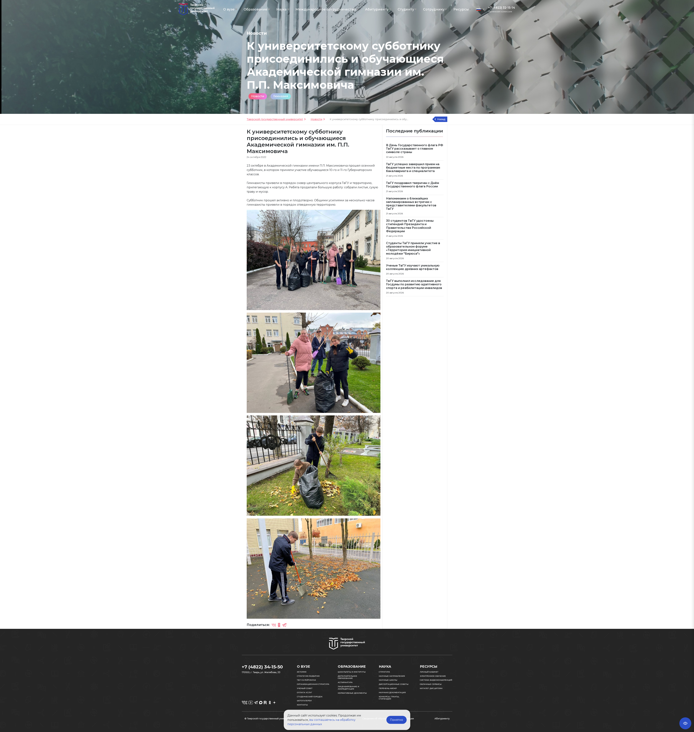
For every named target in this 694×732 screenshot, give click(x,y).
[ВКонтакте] (274, 625)
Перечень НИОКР (388, 688)
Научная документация (392, 692)
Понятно (396, 720)
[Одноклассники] (279, 625)
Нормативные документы (352, 693)
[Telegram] (284, 625)
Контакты (302, 705)
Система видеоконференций (436, 680)
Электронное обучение (433, 676)
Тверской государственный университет (275, 119)
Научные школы (388, 680)
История (301, 672)
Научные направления (392, 676)
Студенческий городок (309, 696)
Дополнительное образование (347, 677)
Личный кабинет (429, 672)
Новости (257, 96)
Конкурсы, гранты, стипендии (389, 697)
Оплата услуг (304, 692)
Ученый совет (304, 688)
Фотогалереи (304, 700)
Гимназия (280, 96)
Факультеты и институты (352, 672)
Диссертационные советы (393, 684)
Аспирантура (345, 682)
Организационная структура (313, 684)
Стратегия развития (308, 676)
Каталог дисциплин (431, 688)
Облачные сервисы (431, 684)
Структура (384, 672)
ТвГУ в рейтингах (306, 680)
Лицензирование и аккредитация (348, 687)
